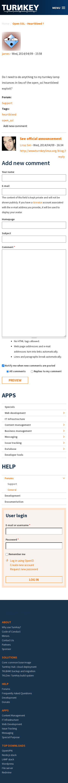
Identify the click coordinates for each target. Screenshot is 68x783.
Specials (10, 407)
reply (61, 156)
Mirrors (5, 636)
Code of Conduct (11, 631)
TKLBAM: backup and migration (18, 671)
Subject (6, 233)
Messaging (11, 436)
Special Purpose (10, 737)
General (12, 489)
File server (7, 768)
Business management (18, 431)
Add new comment (15, 126)
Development (12, 495)
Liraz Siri (25, 145)
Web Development (12, 724)
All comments (17, 371)
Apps (9, 395)
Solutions (9, 657)
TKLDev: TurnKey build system (18, 675)
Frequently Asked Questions (17, 693)
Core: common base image (16, 662)
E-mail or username (18, 525)
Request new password (24, 569)
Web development (15, 413)
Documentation (14, 501)
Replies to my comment (48, 371)
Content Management (13, 715)
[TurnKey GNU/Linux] (20, 11)
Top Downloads (13, 745)
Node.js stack (9, 755)
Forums (9, 478)
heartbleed (9, 114)
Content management (18, 425)
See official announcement (41, 138)
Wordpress (8, 763)
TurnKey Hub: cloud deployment (19, 666)
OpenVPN (7, 750)
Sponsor (6, 649)
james (6, 53)
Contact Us (8, 640)
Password (12, 539)
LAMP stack (8, 759)
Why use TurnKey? (11, 627)
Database (10, 449)
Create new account (22, 565)
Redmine (6, 772)
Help (9, 466)
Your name (8, 171)
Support (7, 103)
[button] (58, 8)
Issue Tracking (9, 728)
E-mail (5, 185)
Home (5, 23)
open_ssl (8, 120)
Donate (6, 702)
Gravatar (37, 202)
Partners (6, 644)
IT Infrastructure (15, 419)
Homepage (8, 219)
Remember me (17, 554)
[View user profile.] (11, 41)
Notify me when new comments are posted (30, 365)
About (6, 622)
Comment (8, 247)
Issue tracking (13, 443)
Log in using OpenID (22, 560)
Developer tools (14, 454)
